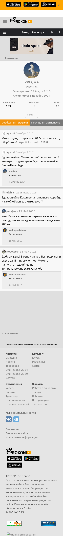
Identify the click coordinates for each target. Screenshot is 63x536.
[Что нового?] (52, 32)
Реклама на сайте (17, 433)
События (37, 396)
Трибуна (37, 392)
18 (57, 106)
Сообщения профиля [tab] (15, 122)
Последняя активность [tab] (45, 122)
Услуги (10, 388)
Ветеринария (40, 400)
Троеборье (12, 365)
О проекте (12, 429)
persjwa (13, 171)
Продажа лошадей (17, 404)
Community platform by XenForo (31, 345)
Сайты (36, 365)
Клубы (36, 357)
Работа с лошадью (44, 388)
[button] (5, 32)
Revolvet (12, 251)
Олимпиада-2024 (17, 369)
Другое (10, 377)
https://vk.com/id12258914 (34, 142)
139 (8, 106)
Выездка (11, 357)
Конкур (10, 361)
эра (8, 133)
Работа (10, 392)
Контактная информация (22, 437)
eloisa (10, 192)
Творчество (39, 404)
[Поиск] (58, 32)
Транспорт (12, 396)
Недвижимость (15, 400)
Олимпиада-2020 (17, 373)
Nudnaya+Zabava (17, 230)
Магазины (38, 361)
